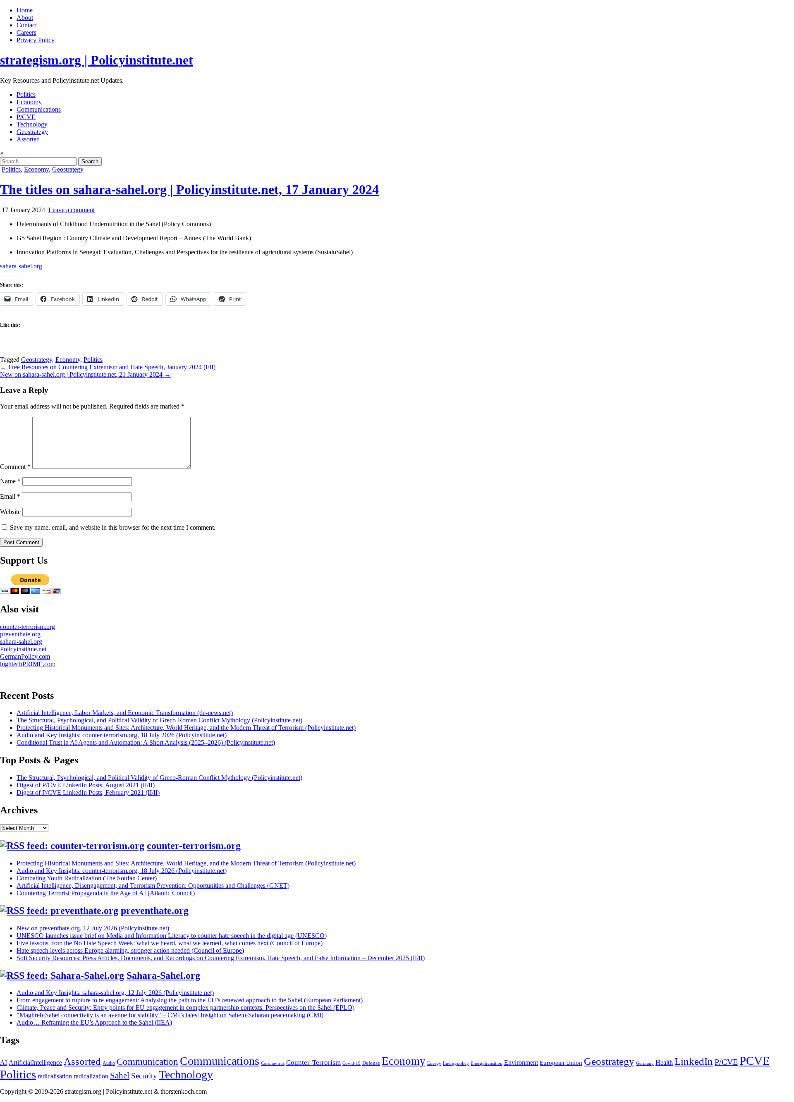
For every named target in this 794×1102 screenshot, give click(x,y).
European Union (561, 1062)
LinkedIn (693, 1061)
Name (10, 481)
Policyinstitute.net (23, 649)
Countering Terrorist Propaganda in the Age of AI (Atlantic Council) (106, 892)
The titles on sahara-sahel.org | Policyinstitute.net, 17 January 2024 (189, 189)
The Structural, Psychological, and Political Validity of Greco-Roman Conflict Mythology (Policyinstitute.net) (159, 720)
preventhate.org (20, 634)
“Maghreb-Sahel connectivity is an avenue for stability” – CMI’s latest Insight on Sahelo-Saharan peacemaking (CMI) (170, 1014)
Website (10, 511)
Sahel (119, 1075)
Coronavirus (273, 1063)
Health (664, 1062)
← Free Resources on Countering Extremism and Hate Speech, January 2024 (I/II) (107, 367)
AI (3, 1062)
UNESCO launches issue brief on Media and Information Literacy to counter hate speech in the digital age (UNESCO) (172, 935)
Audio (109, 1063)
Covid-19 (351, 1063)
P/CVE (26, 116)
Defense (371, 1063)
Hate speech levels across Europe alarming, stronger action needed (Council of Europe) (130, 950)
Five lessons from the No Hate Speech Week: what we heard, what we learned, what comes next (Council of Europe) (170, 943)
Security (144, 1075)
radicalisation (55, 1076)
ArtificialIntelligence (35, 1062)
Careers (26, 32)
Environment (521, 1062)
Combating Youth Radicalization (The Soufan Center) (87, 878)
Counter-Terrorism (313, 1062)
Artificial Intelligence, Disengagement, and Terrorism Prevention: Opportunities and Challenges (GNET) (153, 885)
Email (10, 496)
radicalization (91, 1076)
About (25, 17)
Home (25, 10)
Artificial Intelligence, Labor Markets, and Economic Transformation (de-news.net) (125, 712)
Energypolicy (456, 1063)
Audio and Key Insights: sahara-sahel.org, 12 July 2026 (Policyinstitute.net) (115, 992)
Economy (29, 101)
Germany (645, 1063)
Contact (27, 25)
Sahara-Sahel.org (163, 975)
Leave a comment (71, 209)
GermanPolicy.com (25, 656)
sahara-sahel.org (21, 266)
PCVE (754, 1060)
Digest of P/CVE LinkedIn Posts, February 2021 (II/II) (88, 792)
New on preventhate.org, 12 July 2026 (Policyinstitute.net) (93, 928)
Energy (434, 1063)
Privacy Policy (36, 39)
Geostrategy (32, 131)
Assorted (28, 139)
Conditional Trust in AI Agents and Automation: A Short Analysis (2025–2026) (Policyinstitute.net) (146, 742)
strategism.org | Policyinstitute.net (96, 60)
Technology (32, 124)
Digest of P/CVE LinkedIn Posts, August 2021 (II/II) (86, 785)
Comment (15, 466)
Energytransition (486, 1063)
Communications (39, 109)
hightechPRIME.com (27, 663)
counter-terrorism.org (27, 626)
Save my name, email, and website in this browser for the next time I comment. (112, 527)
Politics (26, 94)
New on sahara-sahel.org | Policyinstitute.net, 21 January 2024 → (85, 374)
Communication (147, 1061)
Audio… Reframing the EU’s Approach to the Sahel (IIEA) (94, 1022)
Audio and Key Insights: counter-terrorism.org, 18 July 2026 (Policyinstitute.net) (122, 735)
